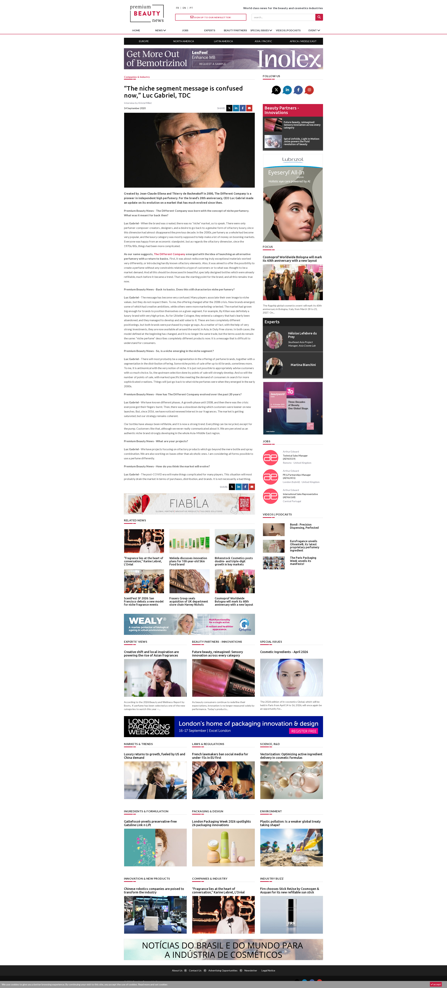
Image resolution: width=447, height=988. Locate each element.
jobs (185, 30)
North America (183, 41)
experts (209, 30)
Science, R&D (270, 744)
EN (184, 7)
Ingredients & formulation (146, 811)
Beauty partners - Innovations (282, 110)
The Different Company (169, 254)
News (159, 30)
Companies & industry (137, 76)
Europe (144, 41)
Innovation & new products (147, 878)
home (136, 30)
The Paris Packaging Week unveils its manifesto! (303, 560)
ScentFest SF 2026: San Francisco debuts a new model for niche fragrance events (144, 601)
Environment (271, 811)
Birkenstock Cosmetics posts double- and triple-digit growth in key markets (234, 561)
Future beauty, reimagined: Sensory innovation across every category (217, 653)
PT (191, 7)
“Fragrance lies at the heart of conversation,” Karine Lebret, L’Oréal (143, 561)
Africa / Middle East (303, 41)
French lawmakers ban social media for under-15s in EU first (220, 755)
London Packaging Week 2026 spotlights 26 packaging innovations (221, 823)
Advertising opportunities (222, 970)
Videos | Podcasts (288, 30)
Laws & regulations (208, 744)
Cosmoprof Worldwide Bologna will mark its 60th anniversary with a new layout (234, 601)
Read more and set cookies (152, 984)
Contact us (195, 970)
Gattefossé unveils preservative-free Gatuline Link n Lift (150, 823)
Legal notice (268, 970)
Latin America (223, 41)
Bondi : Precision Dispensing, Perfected (304, 526)
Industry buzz (272, 878)
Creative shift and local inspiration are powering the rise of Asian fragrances (151, 653)
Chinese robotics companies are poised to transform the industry (154, 890)
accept (437, 984)
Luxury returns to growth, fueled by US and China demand (154, 755)
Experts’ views (135, 641)
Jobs (266, 441)
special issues (259, 30)
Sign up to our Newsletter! (212, 17)
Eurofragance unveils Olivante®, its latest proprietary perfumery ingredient (304, 546)
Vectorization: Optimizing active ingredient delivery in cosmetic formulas (291, 755)
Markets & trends (138, 744)
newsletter (250, 970)
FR (177, 7)
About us (177, 970)
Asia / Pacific (263, 41)
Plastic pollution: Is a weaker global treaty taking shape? (290, 823)
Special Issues (271, 641)
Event (313, 30)
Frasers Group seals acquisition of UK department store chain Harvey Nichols (188, 601)
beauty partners (235, 30)
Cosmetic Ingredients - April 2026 (284, 652)
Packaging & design (207, 811)
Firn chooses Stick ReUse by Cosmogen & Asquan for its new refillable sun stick (289, 890)
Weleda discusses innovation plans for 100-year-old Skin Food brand (188, 561)
